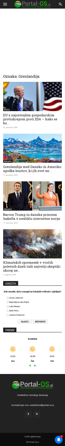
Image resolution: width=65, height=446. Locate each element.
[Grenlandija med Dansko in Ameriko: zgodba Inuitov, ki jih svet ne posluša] (32, 148)
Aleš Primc (14, 310)
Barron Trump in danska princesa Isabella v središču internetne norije (31, 216)
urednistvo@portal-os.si (42, 405)
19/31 (52, 358)
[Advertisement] (32, 39)
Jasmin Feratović (17, 315)
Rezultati (40, 321)
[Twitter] (37, 414)
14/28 (32, 358)
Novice (6, 110)
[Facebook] (28, 414)
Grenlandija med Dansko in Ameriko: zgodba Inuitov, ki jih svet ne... (32, 169)
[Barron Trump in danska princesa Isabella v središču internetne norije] (32, 196)
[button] (5, 4)
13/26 (12, 358)
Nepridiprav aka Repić (19, 302)
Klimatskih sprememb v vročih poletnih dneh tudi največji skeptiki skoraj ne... (31, 266)
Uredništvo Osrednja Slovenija (32, 395)
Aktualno (8, 161)
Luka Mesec (14, 306)
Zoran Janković (16, 298)
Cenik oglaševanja (32, 436)
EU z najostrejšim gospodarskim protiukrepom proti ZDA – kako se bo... (30, 119)
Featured (7, 257)
